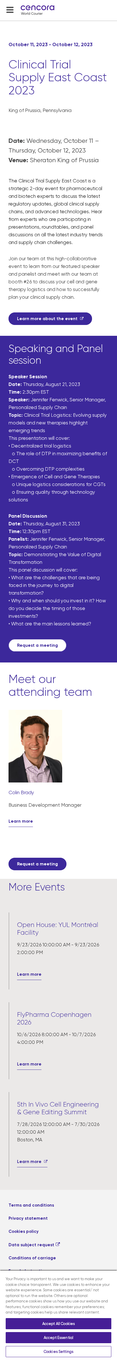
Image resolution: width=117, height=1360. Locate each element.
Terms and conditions (31, 1205)
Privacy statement (28, 1218)
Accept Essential (58, 1337)
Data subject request (31, 1244)
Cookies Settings (58, 1351)
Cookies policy (24, 1231)
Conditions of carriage (32, 1258)
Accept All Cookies (58, 1324)
